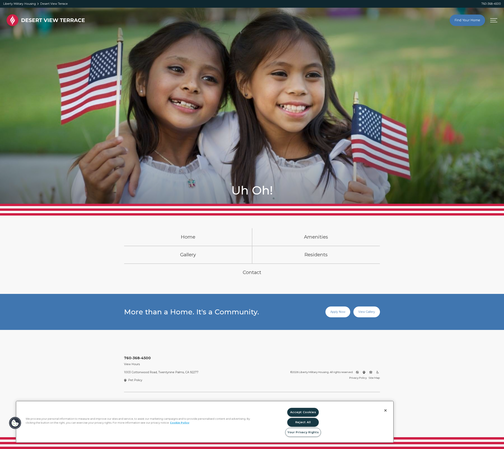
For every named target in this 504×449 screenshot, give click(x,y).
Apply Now (337, 312)
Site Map (374, 377)
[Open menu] (494, 20)
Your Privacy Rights (303, 432)
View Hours (132, 364)
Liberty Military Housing (19, 4)
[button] (15, 423)
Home (188, 237)
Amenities (316, 237)
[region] (205, 422)
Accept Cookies (303, 412)
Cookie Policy (179, 422)
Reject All (303, 422)
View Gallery (366, 312)
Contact (252, 272)
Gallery (188, 254)
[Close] (385, 410)
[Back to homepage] (45, 20)
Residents (316, 254)
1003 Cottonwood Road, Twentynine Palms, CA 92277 (161, 372)
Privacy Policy (358, 377)
